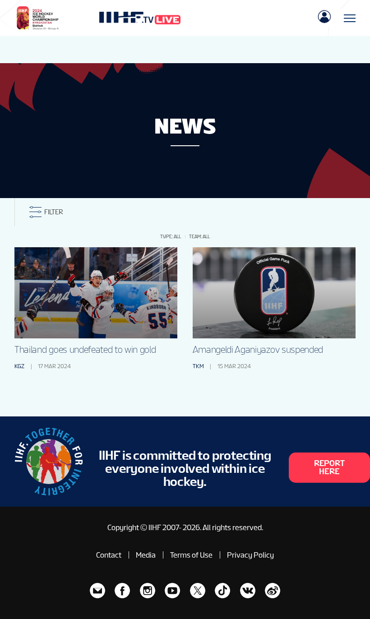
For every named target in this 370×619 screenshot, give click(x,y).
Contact (108, 555)
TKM (198, 366)
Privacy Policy (250, 555)
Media (146, 555)
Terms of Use (191, 555)
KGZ (19, 366)
